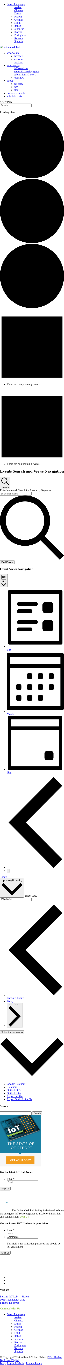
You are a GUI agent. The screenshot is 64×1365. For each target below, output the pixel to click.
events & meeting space (26, 71)
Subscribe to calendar (12, 1032)
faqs (16, 86)
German (18, 19)
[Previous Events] (35, 867)
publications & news (25, 74)
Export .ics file (15, 1096)
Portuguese (20, 35)
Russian (18, 38)
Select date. (31, 895)
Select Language (16, 4)
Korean (18, 32)
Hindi (17, 22)
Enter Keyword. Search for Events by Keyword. (26, 490)
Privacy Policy (34, 1363)
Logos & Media (15, 1363)
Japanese (19, 28)
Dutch (17, 13)
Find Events (7, 562)
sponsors (18, 59)
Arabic (18, 7)
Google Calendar (16, 1083)
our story (18, 83)
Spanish (18, 41)
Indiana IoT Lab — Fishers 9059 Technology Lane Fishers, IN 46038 (14, 1299)
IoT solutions (21, 68)
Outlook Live (14, 1093)
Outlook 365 (13, 1090)
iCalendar (12, 1087)
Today (3, 876)
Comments (12, 1236)
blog (16, 89)
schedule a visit (15, 96)
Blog (3, 1363)
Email (11, 1178)
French (18, 16)
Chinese (18, 10)
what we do (13, 65)
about (10, 80)
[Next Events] (8, 871)
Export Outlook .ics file (19, 1099)
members (18, 56)
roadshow (19, 77)
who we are (13, 52)
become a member (16, 93)
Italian (17, 25)
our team (18, 62)
